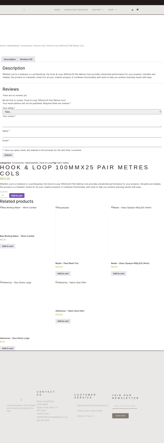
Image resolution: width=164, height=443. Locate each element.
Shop (111, 10)
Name (6, 131)
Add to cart (16, 195)
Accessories (26, 46)
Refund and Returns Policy (93, 406)
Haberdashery (13, 46)
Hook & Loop (39, 46)
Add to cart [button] (7, 246)
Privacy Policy (85, 416)
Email (6, 140)
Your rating (9, 108)
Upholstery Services (76, 10)
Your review (9, 116)
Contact (97, 10)
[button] (132, 10)
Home (57, 10)
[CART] (136, 10)
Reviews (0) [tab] (26, 59)
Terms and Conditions (89, 411)
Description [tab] (10, 59)
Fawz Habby (63, 162)
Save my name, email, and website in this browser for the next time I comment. (43, 150)
